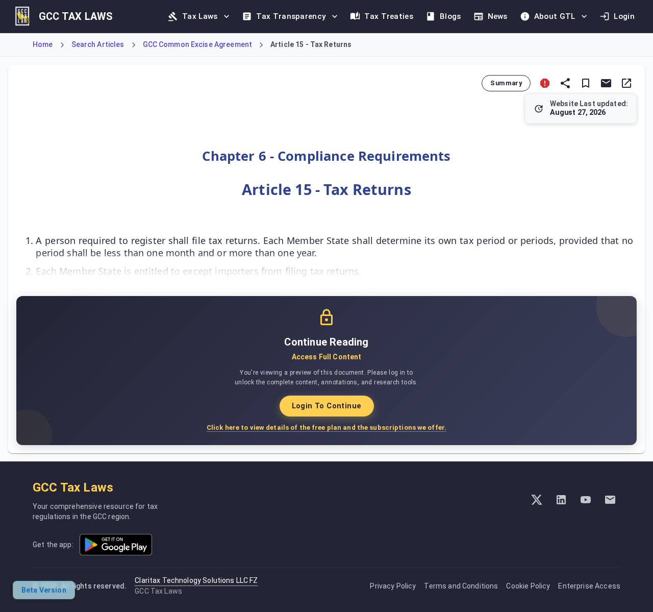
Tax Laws (199, 16)
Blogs (450, 16)
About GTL (554, 16)
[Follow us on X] (536, 499)
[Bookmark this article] (585, 83)
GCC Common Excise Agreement (198, 44)
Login (624, 16)
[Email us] (610, 499)
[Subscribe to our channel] (585, 499)
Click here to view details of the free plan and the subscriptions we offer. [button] (326, 427)
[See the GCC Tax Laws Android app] (116, 544)
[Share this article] (565, 83)
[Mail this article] (606, 83)
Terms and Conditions (461, 586)
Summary (506, 83)
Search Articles (97, 44)
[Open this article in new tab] (626, 83)
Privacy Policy (393, 586)
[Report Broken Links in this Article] (545, 83)
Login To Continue (327, 406)
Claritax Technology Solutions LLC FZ (196, 580)
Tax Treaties (388, 16)
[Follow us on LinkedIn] (561, 499)
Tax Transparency (290, 16)
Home (43, 44)
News (498, 16)
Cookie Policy (528, 586)
